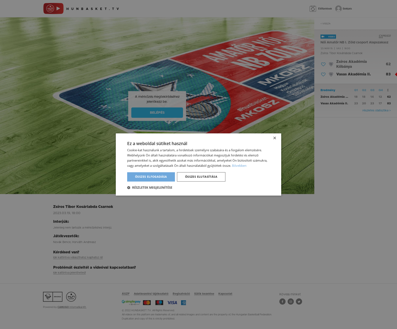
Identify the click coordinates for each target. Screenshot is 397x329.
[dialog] (198, 164)
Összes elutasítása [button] (201, 177)
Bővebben (239, 165)
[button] (149, 188)
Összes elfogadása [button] (151, 177)
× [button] (274, 138)
